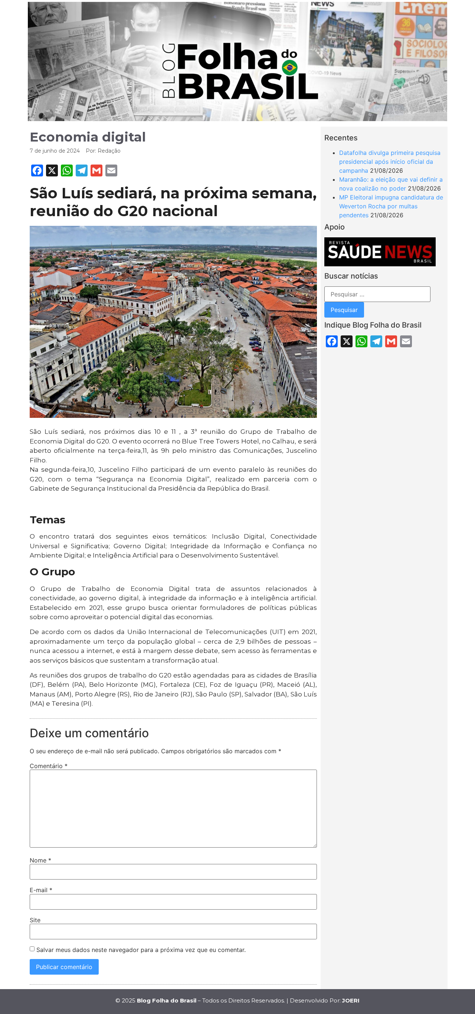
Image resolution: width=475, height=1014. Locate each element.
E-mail (41, 890)
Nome (40, 860)
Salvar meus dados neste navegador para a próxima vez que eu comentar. (141, 950)
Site (35, 920)
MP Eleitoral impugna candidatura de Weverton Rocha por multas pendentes (391, 206)
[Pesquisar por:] (377, 294)
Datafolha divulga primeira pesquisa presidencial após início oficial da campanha (389, 161)
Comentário (49, 766)
